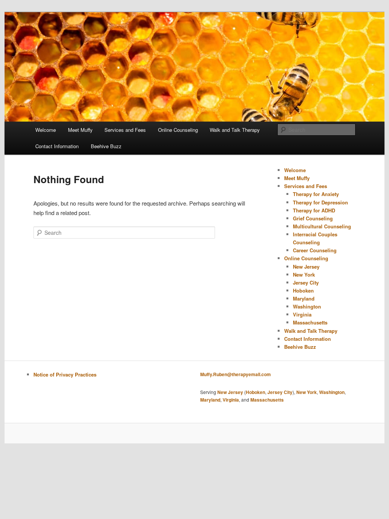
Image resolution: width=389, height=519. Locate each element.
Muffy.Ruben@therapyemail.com (235, 374)
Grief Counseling (313, 218)
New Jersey (306, 266)
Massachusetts (310, 322)
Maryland (304, 298)
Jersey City (306, 282)
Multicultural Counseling (322, 226)
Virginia (302, 314)
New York (304, 274)
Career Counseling (315, 250)
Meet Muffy (80, 129)
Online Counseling (178, 129)
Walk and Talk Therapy (235, 129)
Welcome (45, 129)
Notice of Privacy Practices (64, 374)
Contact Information (57, 146)
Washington (307, 306)
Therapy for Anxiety (316, 194)
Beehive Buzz (106, 146)
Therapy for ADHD (314, 210)
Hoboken (303, 290)
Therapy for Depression (320, 202)
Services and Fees (125, 129)
